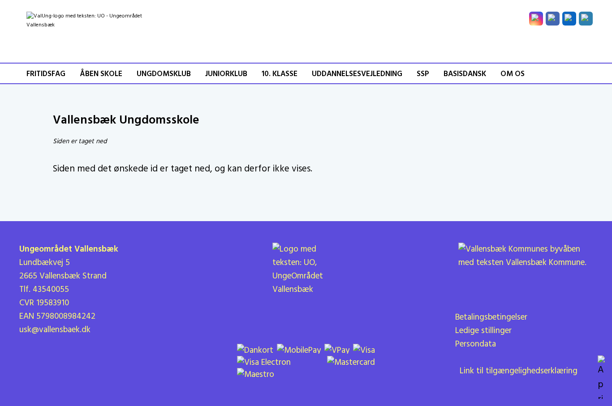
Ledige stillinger (483, 331)
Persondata (475, 344)
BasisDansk (465, 74)
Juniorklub (226, 74)
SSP (423, 74)
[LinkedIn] (569, 19)
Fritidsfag (45, 74)
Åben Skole (101, 74)
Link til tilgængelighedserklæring (516, 371)
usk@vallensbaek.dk (55, 330)
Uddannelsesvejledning (357, 74)
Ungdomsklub (164, 74)
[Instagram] (536, 19)
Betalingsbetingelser (491, 317)
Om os (512, 74)
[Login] (586, 19)
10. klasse (279, 74)
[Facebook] (553, 19)
